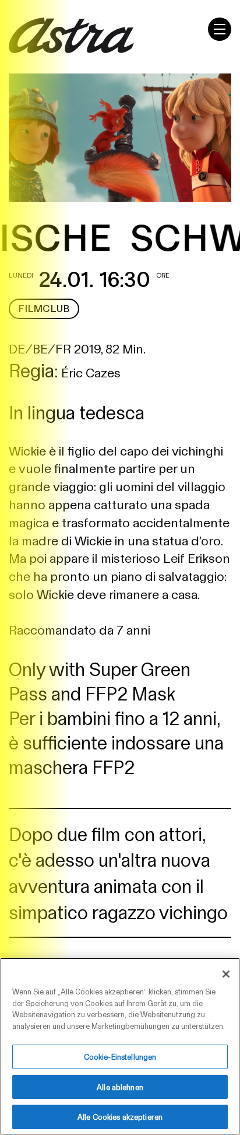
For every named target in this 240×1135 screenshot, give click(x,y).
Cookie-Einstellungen (120, 1056)
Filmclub (44, 308)
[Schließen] (226, 974)
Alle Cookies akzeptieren (120, 1116)
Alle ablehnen (120, 1087)
